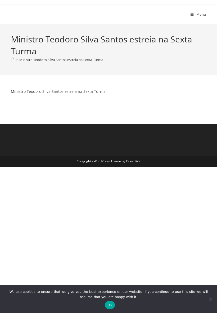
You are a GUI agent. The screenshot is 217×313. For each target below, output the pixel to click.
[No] (210, 299)
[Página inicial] (12, 59)
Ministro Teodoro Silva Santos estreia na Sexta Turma (61, 59)
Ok (109, 305)
